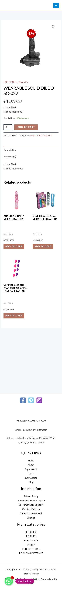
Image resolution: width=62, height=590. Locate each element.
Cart (31, 473)
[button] (53, 27)
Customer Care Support (31, 504)
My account (31, 469)
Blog (31, 482)
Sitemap (31, 517)
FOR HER (31, 532)
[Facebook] (23, 400)
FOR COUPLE (10, 82)
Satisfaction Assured (31, 513)
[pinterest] (31, 400)
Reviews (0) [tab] (9, 156)
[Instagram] (39, 400)
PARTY (31, 544)
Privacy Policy (31, 496)
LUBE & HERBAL (31, 549)
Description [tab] (10, 150)
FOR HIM (31, 536)
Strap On (23, 82)
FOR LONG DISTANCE (31, 553)
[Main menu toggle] (56, 5)
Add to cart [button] (14, 246)
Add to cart (26, 127)
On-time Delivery (31, 509)
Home (31, 460)
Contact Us (31, 478)
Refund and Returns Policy (31, 500)
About (31, 465)
